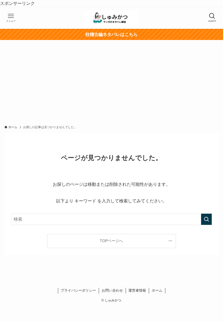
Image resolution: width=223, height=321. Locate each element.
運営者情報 (137, 290)
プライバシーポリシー (78, 290)
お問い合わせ (112, 290)
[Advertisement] (111, 81)
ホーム (157, 290)
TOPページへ (111, 241)
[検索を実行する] (206, 219)
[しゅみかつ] (111, 18)
